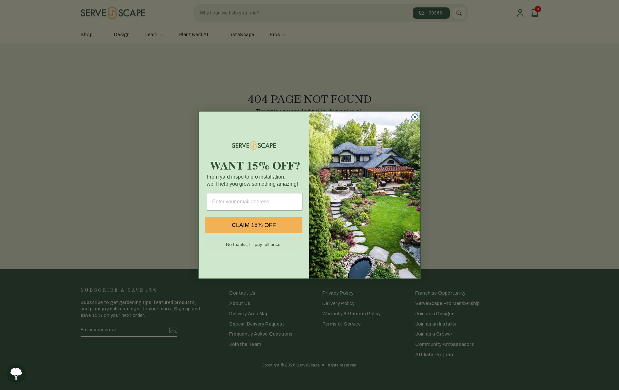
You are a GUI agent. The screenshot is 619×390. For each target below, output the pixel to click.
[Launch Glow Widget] (16, 374)
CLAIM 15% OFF (254, 225)
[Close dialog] (415, 117)
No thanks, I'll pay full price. (254, 244)
